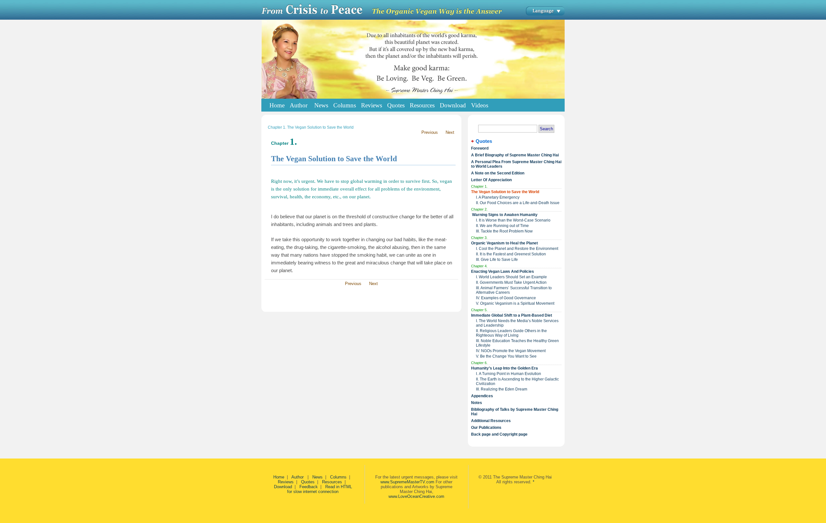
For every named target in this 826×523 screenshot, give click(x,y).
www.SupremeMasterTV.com (407, 481)
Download (283, 486)
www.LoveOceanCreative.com (416, 496)
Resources (332, 481)
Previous (429, 132)
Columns (338, 477)
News (317, 477)
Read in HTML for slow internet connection (319, 489)
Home (277, 105)
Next (450, 132)
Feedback (308, 486)
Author (298, 477)
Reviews (286, 481)
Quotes (308, 481)
